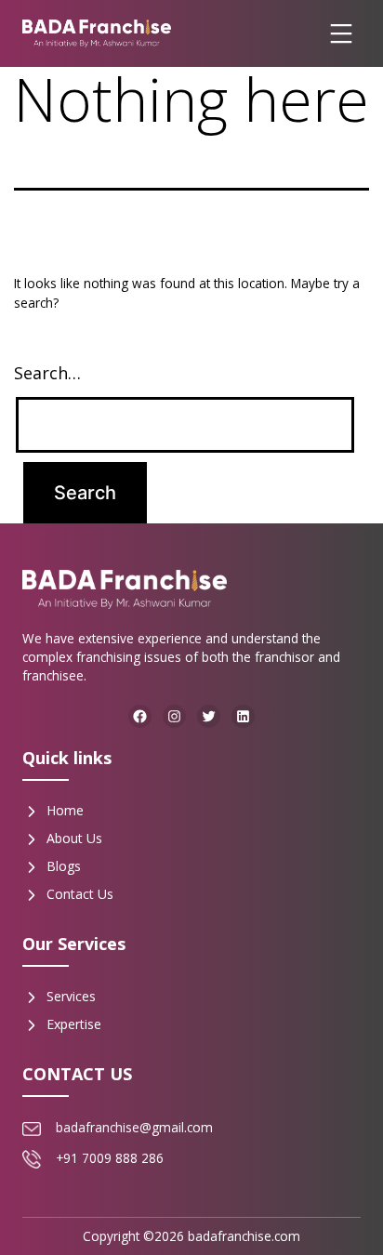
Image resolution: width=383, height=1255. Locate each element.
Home (65, 810)
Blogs (63, 866)
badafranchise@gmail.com (134, 1127)
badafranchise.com (244, 1236)
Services (71, 996)
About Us (74, 838)
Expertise (73, 1024)
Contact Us (79, 894)
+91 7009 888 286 (110, 1158)
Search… (47, 373)
